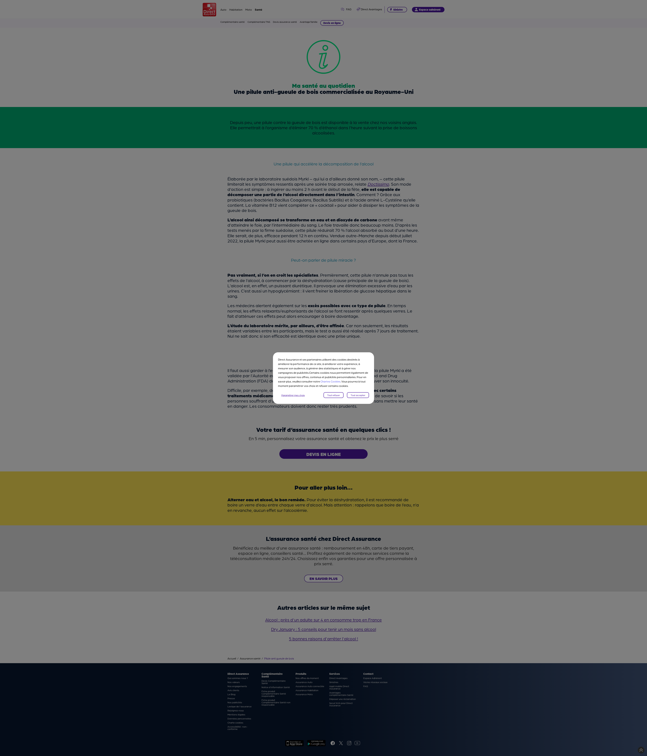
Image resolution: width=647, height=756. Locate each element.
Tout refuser (333, 395)
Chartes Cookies (330, 381)
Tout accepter (358, 395)
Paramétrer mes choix (293, 395)
